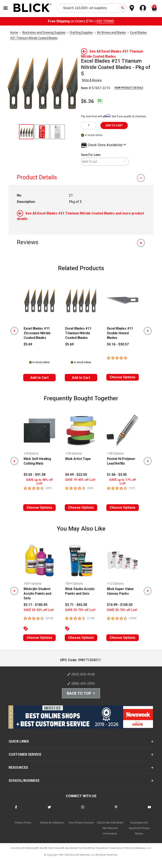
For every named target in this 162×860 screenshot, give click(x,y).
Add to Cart (39, 378)
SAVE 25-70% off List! (122, 610)
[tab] (81, 177)
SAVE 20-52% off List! (39, 610)
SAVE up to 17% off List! (122, 481)
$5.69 (28, 344)
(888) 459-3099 (83, 684)
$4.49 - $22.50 (76, 475)
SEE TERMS (105, 21)
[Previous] (14, 331)
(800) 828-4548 (83, 674)
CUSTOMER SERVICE (25, 754)
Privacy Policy (23, 822)
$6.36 (87, 101)
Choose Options (122, 377)
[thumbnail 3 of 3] (57, 131)
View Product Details (128, 87)
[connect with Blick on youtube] (149, 810)
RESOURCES (18, 768)
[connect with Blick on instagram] (82, 810)
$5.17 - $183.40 (35, 605)
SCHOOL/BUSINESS (24, 781)
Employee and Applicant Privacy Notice (139, 828)
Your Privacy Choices (81, 822)
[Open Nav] (5, 8)
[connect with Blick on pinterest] (116, 810)
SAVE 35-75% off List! (80, 610)
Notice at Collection (52, 822)
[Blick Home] (32, 8)
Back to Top (79, 693)
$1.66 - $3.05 (117, 475)
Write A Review (92, 80)
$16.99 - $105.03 (119, 605)
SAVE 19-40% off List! (80, 480)
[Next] (147, 331)
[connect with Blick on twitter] (49, 810)
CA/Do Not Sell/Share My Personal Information (110, 828)
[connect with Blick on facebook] (16, 810)
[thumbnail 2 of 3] (42, 131)
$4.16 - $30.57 (118, 344)
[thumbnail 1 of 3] (26, 131)
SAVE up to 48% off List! (39, 481)
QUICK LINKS (19, 741)
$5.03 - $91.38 (34, 475)
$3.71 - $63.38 (76, 605)
